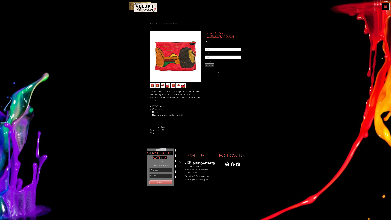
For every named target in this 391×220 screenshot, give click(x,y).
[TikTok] (238, 164)
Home (152, 23)
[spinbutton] (209, 65)
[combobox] (223, 49)
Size (206, 46)
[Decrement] (206, 65)
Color (207, 54)
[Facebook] (233, 164)
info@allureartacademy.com (199, 179)
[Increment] (212, 65)
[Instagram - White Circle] (227, 164)
